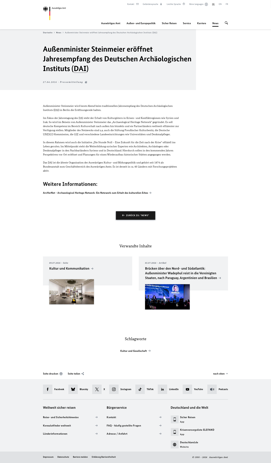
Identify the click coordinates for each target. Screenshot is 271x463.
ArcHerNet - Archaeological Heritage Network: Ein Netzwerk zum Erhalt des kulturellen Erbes (95, 192)
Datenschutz (63, 457)
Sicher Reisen (169, 23)
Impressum (48, 457)
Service (187, 23)
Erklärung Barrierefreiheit (104, 457)
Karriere (201, 23)
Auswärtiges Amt (110, 23)
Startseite (47, 32)
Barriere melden (80, 457)
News (215, 24)
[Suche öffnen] (226, 23)
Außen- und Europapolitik (141, 23)
